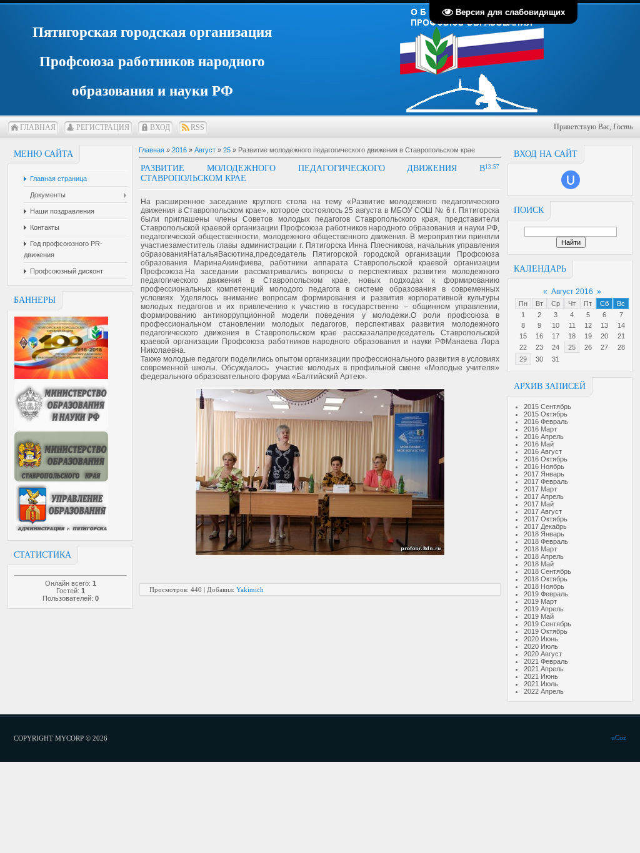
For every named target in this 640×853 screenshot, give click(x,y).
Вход (160, 127)
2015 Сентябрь (547, 406)
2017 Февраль (546, 481)
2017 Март (540, 489)
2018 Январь (544, 534)
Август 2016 (572, 291)
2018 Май (539, 564)
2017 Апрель (544, 496)
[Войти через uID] (570, 179)
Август (205, 150)
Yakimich (250, 589)
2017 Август (543, 511)
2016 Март (540, 429)
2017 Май (539, 504)
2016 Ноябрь (544, 466)
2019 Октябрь (546, 631)
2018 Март (540, 549)
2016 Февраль (546, 421)
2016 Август (543, 451)
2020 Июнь (541, 639)
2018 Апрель (544, 556)
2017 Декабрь (545, 526)
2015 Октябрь (546, 414)
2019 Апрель (544, 609)
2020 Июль (541, 646)
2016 (179, 150)
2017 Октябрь (546, 519)
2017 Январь (544, 474)
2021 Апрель (544, 669)
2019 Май (539, 616)
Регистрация (102, 127)
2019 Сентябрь (547, 624)
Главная (38, 127)
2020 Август (543, 654)
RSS (197, 127)
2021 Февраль (546, 661)
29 (523, 359)
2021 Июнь (541, 676)
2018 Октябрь (546, 579)
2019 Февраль (546, 594)
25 (572, 347)
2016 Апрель (544, 436)
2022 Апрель (544, 691)
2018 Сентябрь (547, 571)
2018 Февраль (546, 541)
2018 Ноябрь (544, 586)
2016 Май (539, 444)
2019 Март (540, 601)
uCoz (618, 737)
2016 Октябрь (546, 459)
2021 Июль (541, 684)
